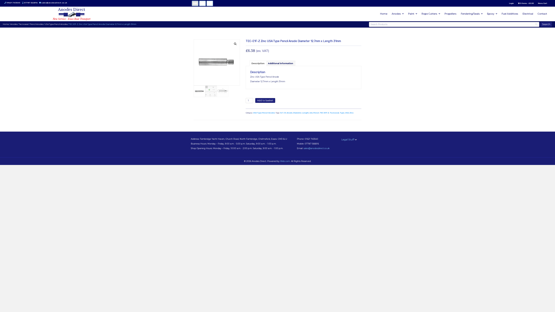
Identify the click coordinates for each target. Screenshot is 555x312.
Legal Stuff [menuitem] (347, 139)
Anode (290, 113)
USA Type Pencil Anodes (56, 24)
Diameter (297, 113)
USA (347, 113)
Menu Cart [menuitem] (542, 3)
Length (305, 113)
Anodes (13, 24)
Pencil (316, 113)
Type (342, 113)
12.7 (281, 113)
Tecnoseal (23, 24)
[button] (235, 44)
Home (6, 24)
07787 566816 (31, 3)
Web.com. (285, 161)
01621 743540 (13, 3)
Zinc (351, 113)
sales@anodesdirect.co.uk (54, 3)
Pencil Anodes (36, 24)
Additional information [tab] (280, 63)
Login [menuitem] (511, 3)
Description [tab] (257, 63)
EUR (210, 3)
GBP (195, 3)
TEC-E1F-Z (324, 113)
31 (285, 113)
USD (202, 3)
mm (311, 113)
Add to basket (265, 100)
